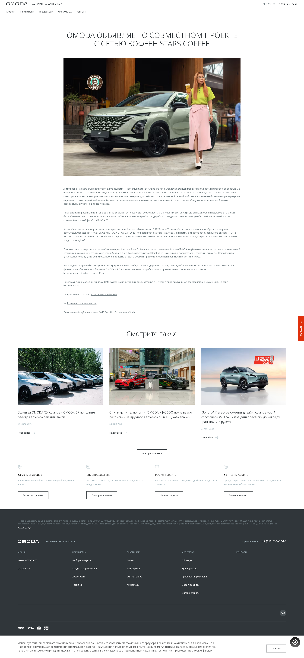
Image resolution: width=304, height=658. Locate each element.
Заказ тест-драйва (33, 495)
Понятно (276, 648)
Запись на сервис (238, 495)
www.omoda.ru (71, 285)
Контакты (81, 11)
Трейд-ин (77, 584)
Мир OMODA (65, 11)
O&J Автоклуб (134, 576)
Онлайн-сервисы (191, 592)
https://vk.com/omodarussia (81, 303)
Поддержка (133, 568)
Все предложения (152, 453)
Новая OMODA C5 (27, 560)
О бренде (187, 560)
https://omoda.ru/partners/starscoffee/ (83, 273)
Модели (10, 11)
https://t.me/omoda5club (122, 312)
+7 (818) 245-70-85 (287, 4)
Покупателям (27, 11)
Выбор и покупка (81, 560)
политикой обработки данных (81, 643)
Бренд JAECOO (189, 568)
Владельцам (46, 11)
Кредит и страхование (84, 568)
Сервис (131, 560)
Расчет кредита (169, 495)
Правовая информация (194, 576)
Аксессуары (78, 576)
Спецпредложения (102, 495)
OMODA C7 (24, 568)
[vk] (283, 613)
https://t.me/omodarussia (104, 294)
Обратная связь (190, 584)
